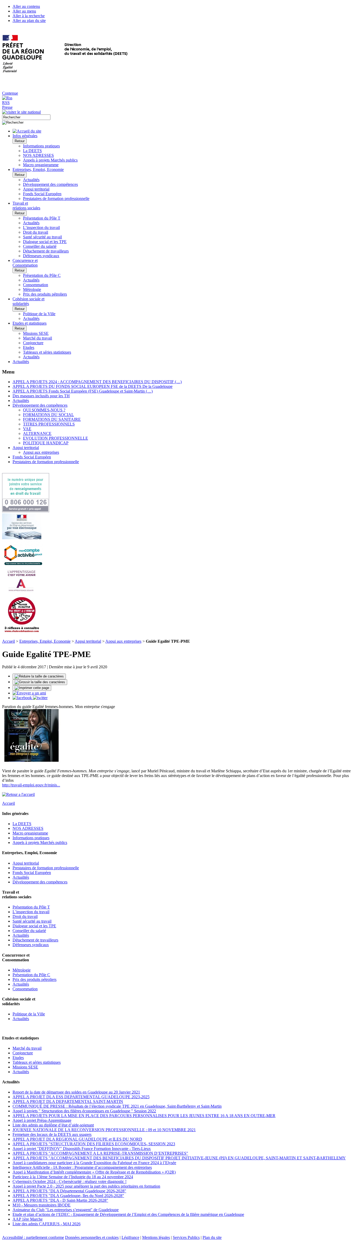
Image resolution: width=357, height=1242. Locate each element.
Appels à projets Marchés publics (50, 160)
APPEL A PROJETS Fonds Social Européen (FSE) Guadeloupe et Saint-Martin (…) (83, 391)
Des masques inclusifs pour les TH (41, 396)
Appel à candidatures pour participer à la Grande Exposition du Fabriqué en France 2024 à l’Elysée (94, 1162)
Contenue (10, 93)
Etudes (28, 347)
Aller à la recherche (29, 16)
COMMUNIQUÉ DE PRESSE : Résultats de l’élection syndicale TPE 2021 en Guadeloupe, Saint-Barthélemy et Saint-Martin (117, 1106)
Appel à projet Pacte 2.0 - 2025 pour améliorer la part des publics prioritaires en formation (86, 1186)
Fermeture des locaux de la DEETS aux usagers (52, 1134)
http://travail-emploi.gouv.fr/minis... (31, 785)
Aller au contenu (26, 6)
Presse (7, 107)
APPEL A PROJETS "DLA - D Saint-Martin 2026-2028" (60, 1200)
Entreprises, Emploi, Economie (45, 641)
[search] (26, 117)
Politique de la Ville (39, 314)
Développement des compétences (50, 184)
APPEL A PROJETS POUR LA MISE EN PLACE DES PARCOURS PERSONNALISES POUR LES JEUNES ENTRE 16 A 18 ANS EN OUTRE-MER (144, 1115)
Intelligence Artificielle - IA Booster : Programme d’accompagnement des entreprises (82, 1167)
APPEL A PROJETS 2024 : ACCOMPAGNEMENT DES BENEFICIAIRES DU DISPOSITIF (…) (97, 382)
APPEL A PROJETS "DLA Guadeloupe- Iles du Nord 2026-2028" (68, 1195)
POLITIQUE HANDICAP (45, 443)
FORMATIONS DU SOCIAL (48, 414)
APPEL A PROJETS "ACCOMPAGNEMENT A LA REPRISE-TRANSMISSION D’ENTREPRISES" (100, 1153)
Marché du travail (37, 338)
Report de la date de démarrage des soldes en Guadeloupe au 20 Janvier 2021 (76, 1092)
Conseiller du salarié (39, 246)
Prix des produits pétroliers (45, 294)
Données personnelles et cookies (92, 1237)
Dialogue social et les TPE (45, 241)
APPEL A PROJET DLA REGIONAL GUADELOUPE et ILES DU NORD (77, 1139)
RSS (6, 102)
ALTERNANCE (37, 433)
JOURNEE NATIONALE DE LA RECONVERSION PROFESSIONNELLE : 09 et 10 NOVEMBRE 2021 (104, 1130)
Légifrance (130, 1237)
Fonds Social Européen (42, 194)
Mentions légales (156, 1237)
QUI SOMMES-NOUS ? (44, 410)
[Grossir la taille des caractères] (40, 682)
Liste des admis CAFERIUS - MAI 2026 (46, 1224)
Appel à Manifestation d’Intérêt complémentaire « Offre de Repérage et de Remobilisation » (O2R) (94, 1172)
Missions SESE (36, 333)
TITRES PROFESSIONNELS (49, 424)
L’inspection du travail (41, 227)
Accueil (8, 641)
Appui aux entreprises (41, 452)
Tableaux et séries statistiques (47, 352)
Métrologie (32, 289)
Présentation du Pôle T (41, 218)
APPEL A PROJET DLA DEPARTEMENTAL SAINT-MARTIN (68, 1101)
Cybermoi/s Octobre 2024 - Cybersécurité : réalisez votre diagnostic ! (69, 1181)
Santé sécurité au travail (42, 237)
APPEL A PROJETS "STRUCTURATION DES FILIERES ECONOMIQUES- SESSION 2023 (94, 1144)
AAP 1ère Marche (28, 1219)
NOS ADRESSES (38, 155)
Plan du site (212, 1237)
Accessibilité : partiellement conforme (33, 1237)
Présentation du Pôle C (42, 275)
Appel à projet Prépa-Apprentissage (42, 1120)
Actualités (31, 179)
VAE (27, 429)
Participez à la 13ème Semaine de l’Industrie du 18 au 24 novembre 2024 (73, 1177)
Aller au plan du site (29, 20)
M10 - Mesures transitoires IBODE (42, 1205)
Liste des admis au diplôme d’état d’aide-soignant (53, 1125)
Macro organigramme (41, 165)
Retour (20, 141)
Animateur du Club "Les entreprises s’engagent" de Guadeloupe (66, 1210)
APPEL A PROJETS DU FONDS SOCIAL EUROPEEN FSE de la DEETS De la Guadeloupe (92, 386)
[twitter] (40, 697)
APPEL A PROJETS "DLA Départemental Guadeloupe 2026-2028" (69, 1191)
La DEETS (32, 150)
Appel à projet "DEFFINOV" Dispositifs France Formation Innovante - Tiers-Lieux (82, 1148)
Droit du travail (35, 232)
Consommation (35, 285)
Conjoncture (33, 343)
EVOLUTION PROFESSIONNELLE (55, 438)
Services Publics (186, 1237)
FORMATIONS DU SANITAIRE (52, 419)
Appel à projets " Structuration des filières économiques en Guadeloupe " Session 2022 (84, 1111)
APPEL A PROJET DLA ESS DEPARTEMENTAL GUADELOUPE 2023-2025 (81, 1097)
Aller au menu (24, 11)
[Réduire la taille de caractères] (39, 676)
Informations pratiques (41, 146)
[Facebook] (23, 697)
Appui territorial (36, 189)
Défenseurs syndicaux (41, 256)
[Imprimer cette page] (32, 688)
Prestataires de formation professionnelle (56, 198)
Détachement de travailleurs (46, 251)
